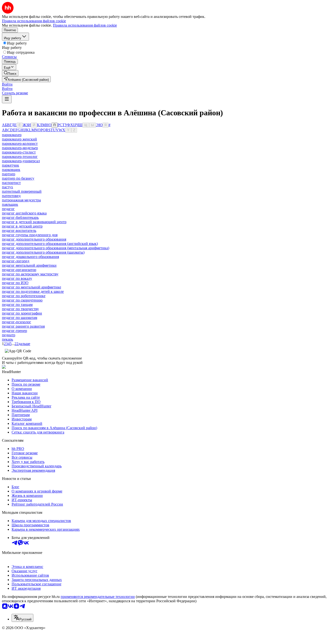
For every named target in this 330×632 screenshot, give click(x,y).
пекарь (7, 339)
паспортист (11, 183)
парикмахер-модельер (20, 148)
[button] (7, 84)
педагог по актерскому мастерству (30, 274)
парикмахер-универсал (21, 161)
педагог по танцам (17, 304)
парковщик (11, 170)
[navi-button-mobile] (7, 99)
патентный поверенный (22, 191)
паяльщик (10, 204)
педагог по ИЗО (15, 283)
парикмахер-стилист (19, 152)
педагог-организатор (19, 270)
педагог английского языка (24, 213)
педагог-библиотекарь (20, 217)
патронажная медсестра (21, 200)
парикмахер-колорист (20, 143)
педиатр (8, 335)
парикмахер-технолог (20, 156)
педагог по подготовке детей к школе (33, 291)
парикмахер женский (19, 139)
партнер (8, 174)
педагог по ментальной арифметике (31, 287)
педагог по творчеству (20, 309)
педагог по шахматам (19, 318)
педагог (8, 209)
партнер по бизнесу (18, 178)
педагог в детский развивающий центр (34, 222)
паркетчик (10, 165)
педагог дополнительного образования (34, 239)
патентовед (11, 196)
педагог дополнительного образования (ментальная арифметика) (55, 248)
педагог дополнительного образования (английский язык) (50, 244)
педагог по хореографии (22, 313)
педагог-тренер (14, 331)
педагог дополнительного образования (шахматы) (43, 252)
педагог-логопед (15, 261)
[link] (10, 73)
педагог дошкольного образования (30, 257)
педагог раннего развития (23, 326)
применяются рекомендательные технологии (98, 597)
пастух (7, 187)
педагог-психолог (16, 322)
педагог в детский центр (22, 226)
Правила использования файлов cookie (85, 25)
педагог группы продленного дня (29, 235)
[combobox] (22, 618)
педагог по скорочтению (22, 300)
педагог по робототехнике (23, 296)
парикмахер (12, 135)
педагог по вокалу (17, 278)
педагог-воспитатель (19, 230)
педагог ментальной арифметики (29, 265)
